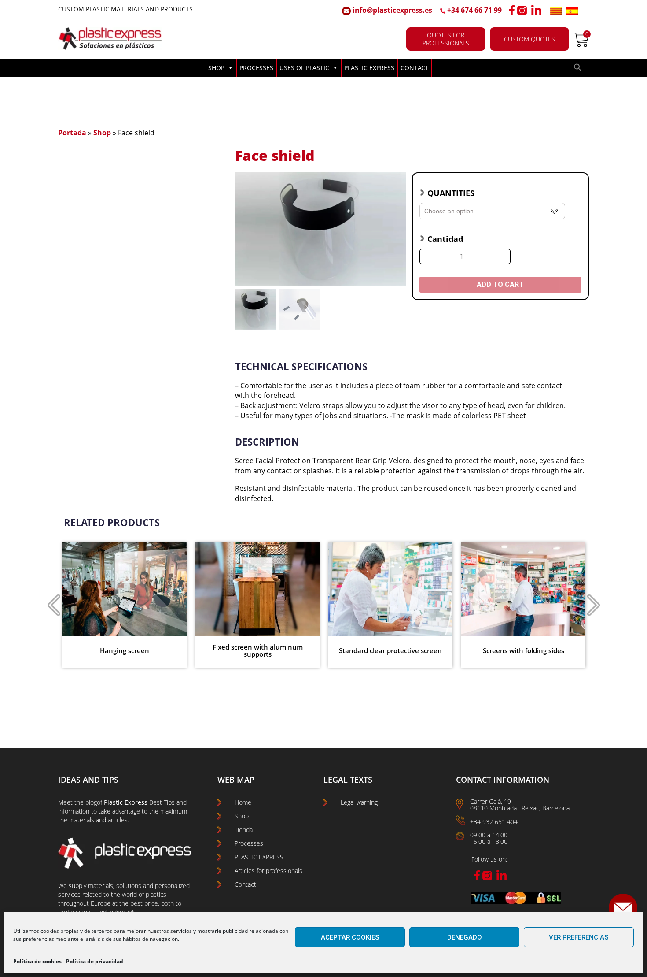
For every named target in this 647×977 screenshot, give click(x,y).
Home (243, 802)
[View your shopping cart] (581, 44)
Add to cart (500, 284)
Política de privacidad (94, 961)
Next (593, 605)
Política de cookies (37, 961)
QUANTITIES (450, 193)
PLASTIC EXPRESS (369, 67)
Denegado (464, 937)
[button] (577, 69)
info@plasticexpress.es (391, 10)
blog (91, 802)
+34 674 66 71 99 (474, 10)
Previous (53, 605)
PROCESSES (256, 67)
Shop (102, 132)
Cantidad (445, 239)
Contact (245, 884)
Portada (72, 132)
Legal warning (359, 802)
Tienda (244, 829)
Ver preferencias (579, 937)
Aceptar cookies (350, 937)
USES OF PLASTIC (304, 67)
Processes (249, 843)
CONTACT (415, 67)
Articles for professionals (268, 870)
